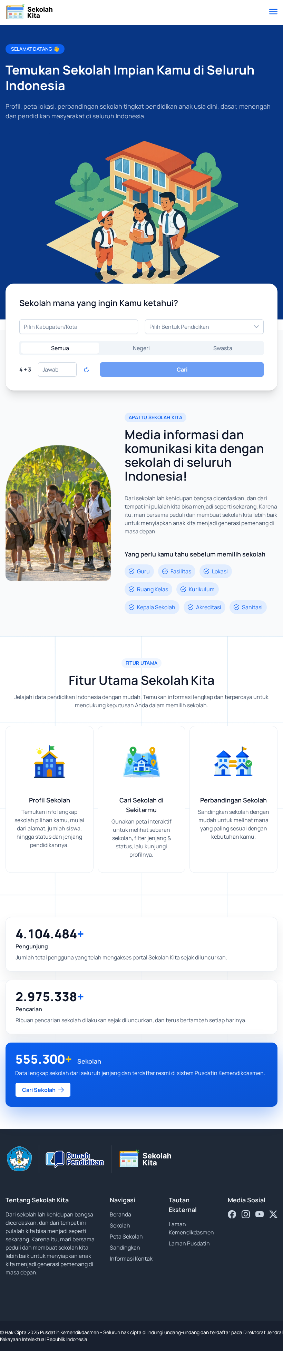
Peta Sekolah (126, 1236)
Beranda (120, 1214)
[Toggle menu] (273, 12)
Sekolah (120, 1225)
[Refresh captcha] (86, 369)
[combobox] (78, 326)
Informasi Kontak (131, 1258)
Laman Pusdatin (189, 1243)
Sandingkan (125, 1247)
